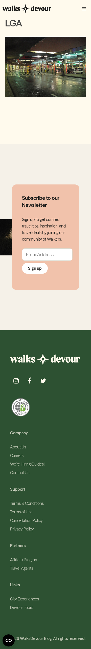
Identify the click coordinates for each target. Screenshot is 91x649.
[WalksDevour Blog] (27, 9)
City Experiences (24, 598)
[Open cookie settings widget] (9, 640)
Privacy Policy (22, 528)
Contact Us (19, 472)
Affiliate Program (24, 559)
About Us (18, 446)
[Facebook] (29, 381)
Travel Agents (21, 568)
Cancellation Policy (26, 520)
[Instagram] (16, 381)
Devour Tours (21, 607)
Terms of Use (21, 511)
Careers (17, 455)
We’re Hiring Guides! (27, 464)
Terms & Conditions (27, 503)
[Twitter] (43, 381)
